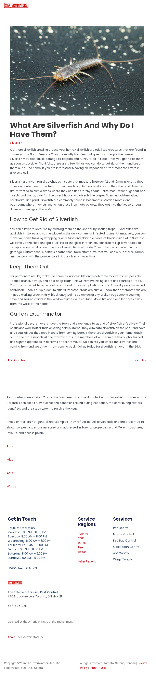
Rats (10, 446)
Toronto (83, 533)
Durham (83, 542)
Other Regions (87, 561)
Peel (80, 547)
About (11, 637)
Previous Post (15, 360)
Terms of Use (97, 667)
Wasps (11, 486)
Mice (10, 460)
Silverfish (16, 143)
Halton (82, 552)
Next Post (143, 360)
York (81, 538)
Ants (10, 473)
